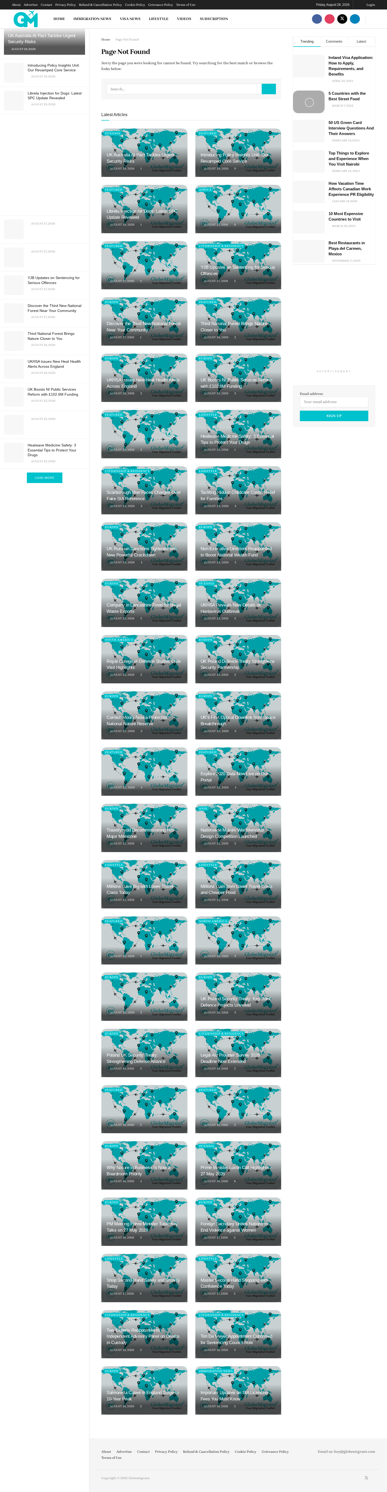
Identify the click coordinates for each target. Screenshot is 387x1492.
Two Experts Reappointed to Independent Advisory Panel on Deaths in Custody (143, 1336)
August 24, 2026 (122, 506)
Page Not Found (127, 39)
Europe (111, 302)
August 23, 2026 (121, 618)
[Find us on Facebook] (317, 18)
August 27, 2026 (215, 224)
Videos (184, 19)
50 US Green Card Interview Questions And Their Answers (351, 128)
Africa (205, 189)
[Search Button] (373, 18)
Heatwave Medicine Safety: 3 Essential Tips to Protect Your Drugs (52, 450)
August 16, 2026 (121, 1350)
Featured (207, 133)
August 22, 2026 (122, 731)
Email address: (311, 394)
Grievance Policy (160, 5)
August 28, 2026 (121, 168)
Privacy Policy (65, 5)
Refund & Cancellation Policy (100, 5)
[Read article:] (238, 209)
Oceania (112, 133)
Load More (44, 477)
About (16, 5)
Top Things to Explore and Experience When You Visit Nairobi (349, 158)
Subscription (214, 19)
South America (119, 639)
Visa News (130, 19)
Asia (203, 808)
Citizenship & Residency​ (221, 246)
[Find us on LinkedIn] (355, 18)
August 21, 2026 (121, 843)
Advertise (31, 5)
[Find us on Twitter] (342, 18)
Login (370, 5)
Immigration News (92, 19)
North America (213, 921)
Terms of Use (185, 5)
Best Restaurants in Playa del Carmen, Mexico (347, 248)
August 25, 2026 (215, 393)
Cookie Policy (135, 5)
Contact (46, 5)
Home (59, 19)
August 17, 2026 (215, 1237)
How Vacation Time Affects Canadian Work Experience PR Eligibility (351, 189)
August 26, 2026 (215, 337)
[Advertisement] (45, 164)
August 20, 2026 (121, 956)
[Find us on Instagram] (330, 18)
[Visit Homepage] (26, 18)
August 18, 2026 (121, 1181)
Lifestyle (158, 19)
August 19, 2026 (121, 1068)
